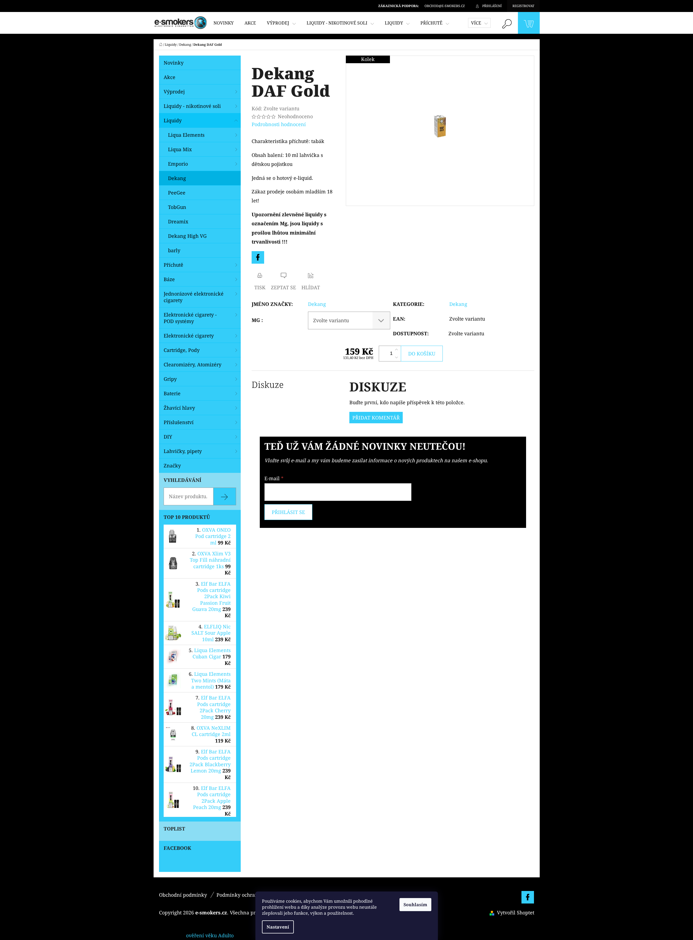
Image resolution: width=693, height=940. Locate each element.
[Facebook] (258, 257)
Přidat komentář (376, 417)
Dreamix (178, 221)
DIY (168, 436)
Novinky (174, 62)
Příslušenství (179, 422)
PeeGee (176, 192)
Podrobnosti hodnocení (279, 124)
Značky (172, 465)
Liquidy (173, 120)
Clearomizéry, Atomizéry (192, 364)
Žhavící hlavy (179, 407)
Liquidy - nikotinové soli (192, 106)
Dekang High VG (187, 236)
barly (174, 250)
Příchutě (173, 264)
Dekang (177, 178)
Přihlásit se (288, 512)
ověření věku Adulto (210, 935)
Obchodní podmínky (183, 895)
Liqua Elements (186, 135)
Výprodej (174, 91)
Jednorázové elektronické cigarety (194, 296)
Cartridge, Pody (182, 350)
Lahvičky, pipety (183, 451)
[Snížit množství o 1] (396, 357)
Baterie (172, 393)
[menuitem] (223, 23)
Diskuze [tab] (267, 384)
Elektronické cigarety (189, 335)
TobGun (177, 207)
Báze (169, 279)
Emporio (178, 163)
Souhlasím (415, 905)
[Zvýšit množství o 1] (396, 350)
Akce (169, 77)
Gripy (170, 379)
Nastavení (278, 927)
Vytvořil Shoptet (515, 912)
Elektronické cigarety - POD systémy (190, 317)
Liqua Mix (180, 149)
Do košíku (421, 353)
